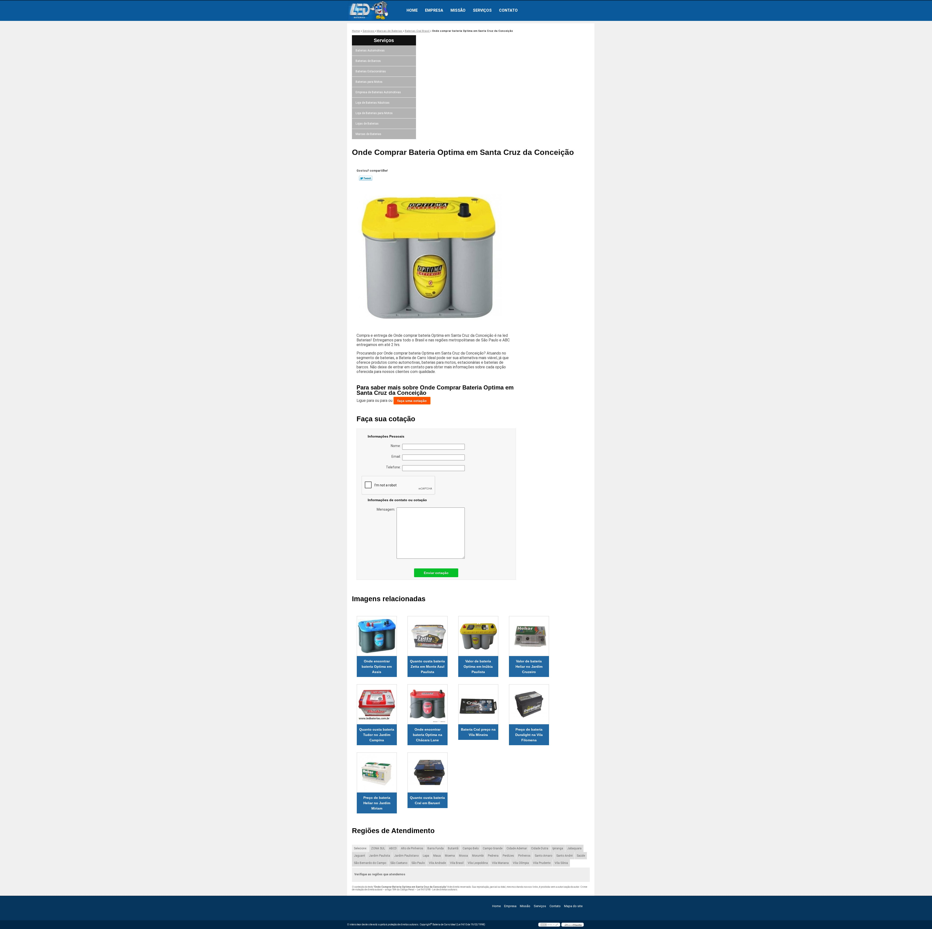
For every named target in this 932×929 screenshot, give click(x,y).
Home (412, 10)
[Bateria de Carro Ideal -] (375, 10)
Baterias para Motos (369, 82)
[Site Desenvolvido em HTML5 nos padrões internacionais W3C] (549, 925)
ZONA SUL (378, 848)
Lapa (426, 855)
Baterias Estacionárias (371, 71)
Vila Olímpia (521, 863)
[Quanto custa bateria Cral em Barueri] (428, 772)
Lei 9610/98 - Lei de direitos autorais (437, 889)
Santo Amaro (543, 855)
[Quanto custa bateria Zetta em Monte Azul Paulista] (428, 636)
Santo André (564, 855)
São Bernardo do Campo (370, 863)
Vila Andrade (437, 863)
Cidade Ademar (517, 848)
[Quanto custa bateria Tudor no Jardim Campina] (377, 704)
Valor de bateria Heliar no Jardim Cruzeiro (529, 666)
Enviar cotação (436, 573)
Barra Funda (435, 848)
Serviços (482, 10)
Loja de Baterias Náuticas (373, 102)
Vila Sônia (561, 863)
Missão (458, 10)
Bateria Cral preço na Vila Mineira (478, 732)
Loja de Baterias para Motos (374, 113)
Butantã (453, 848)
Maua (437, 855)
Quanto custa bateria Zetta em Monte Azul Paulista (427, 666)
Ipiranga (557, 848)
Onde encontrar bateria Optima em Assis (377, 666)
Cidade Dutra (539, 848)
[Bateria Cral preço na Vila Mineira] (478, 704)
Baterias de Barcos (368, 61)
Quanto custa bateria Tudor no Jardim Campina (376, 734)
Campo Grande (492, 848)
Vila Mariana (500, 863)
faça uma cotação (412, 401)
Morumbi (478, 855)
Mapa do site (573, 906)
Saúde (581, 855)
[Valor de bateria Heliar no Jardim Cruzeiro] (529, 636)
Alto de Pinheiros (412, 848)
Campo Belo (471, 848)
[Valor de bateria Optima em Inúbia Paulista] (478, 636)
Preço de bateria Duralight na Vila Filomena (529, 734)
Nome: (396, 446)
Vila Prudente (541, 863)
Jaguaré (359, 855)
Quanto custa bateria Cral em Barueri (427, 800)
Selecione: (360, 848)
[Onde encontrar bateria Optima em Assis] (377, 636)
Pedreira (493, 855)
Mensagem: (387, 509)
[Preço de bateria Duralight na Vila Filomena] (529, 704)
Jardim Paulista (379, 855)
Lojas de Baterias (367, 123)
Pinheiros (524, 855)
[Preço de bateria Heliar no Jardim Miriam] (377, 772)
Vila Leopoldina (478, 863)
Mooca (463, 855)
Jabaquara (574, 848)
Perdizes (508, 855)
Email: (396, 456)
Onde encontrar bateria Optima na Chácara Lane (427, 734)
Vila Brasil (457, 863)
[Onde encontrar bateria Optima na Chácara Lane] (428, 704)
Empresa (434, 10)
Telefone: (394, 467)
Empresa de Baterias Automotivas (378, 92)
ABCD (393, 848)
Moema (450, 855)
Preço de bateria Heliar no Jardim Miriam (376, 803)
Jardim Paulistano (406, 855)
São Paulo (418, 863)
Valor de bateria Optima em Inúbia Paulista (478, 666)
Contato (508, 10)
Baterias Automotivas (370, 50)
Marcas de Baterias (368, 134)
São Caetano (398, 863)
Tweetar (365, 178)
